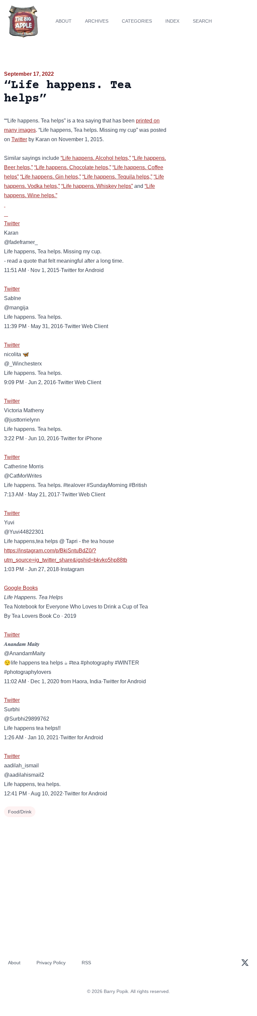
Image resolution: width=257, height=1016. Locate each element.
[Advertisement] (214, 108)
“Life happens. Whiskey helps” (97, 186)
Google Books (21, 588)
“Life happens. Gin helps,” (50, 177)
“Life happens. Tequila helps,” (117, 177)
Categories (137, 21)
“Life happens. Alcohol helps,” (96, 158)
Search (202, 21)
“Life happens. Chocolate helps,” (72, 167)
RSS (86, 962)
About (64, 21)
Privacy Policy (51, 962)
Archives (96, 21)
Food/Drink (19, 811)
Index (172, 21)
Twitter (19, 139)
